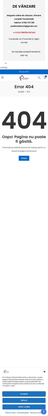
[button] (44, 371)
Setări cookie (24, 407)
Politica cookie (10, 413)
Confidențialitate (23, 413)
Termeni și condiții (36, 413)
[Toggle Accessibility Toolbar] (43, 411)
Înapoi (24, 158)
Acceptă (24, 394)
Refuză (24, 400)
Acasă (21, 91)
